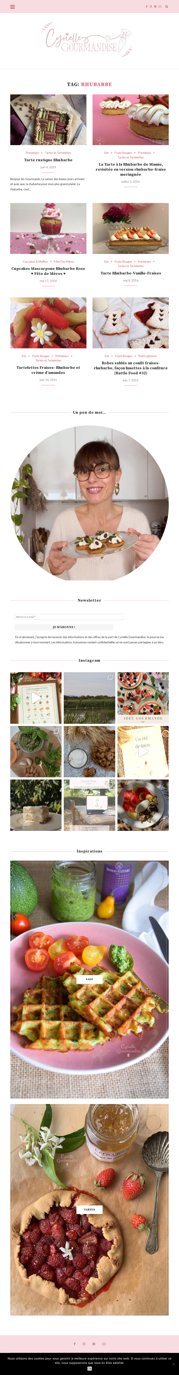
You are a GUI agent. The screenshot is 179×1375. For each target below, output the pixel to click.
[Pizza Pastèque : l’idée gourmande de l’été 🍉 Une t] (143, 698)
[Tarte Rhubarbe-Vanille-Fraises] (131, 228)
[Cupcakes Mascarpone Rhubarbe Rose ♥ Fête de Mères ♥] (48, 228)
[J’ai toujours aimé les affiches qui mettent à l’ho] (36, 698)
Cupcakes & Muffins (35, 261)
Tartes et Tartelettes (58, 153)
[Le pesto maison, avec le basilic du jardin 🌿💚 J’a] (36, 751)
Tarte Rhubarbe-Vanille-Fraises (130, 273)
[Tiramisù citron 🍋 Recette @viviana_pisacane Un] (36, 805)
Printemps (32, 153)
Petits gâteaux (147, 356)
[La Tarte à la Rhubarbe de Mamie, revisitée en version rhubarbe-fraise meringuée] (131, 119)
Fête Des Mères (64, 261)
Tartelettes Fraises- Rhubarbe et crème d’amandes (48, 370)
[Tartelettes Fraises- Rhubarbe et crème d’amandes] (48, 322)
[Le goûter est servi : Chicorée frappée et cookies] (89, 751)
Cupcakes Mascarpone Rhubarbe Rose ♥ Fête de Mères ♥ (48, 271)
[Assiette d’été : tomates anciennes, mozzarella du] (143, 805)
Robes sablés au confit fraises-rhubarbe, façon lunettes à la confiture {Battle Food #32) (131, 368)
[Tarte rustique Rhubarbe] (48, 119)
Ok (89, 1368)
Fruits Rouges (123, 153)
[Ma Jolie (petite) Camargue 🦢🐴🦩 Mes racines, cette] (89, 698)
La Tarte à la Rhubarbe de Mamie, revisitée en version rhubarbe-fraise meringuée (131, 169)
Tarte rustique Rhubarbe (48, 160)
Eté (106, 153)
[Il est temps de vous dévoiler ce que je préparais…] (89, 805)
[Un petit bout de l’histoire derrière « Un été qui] (143, 751)
